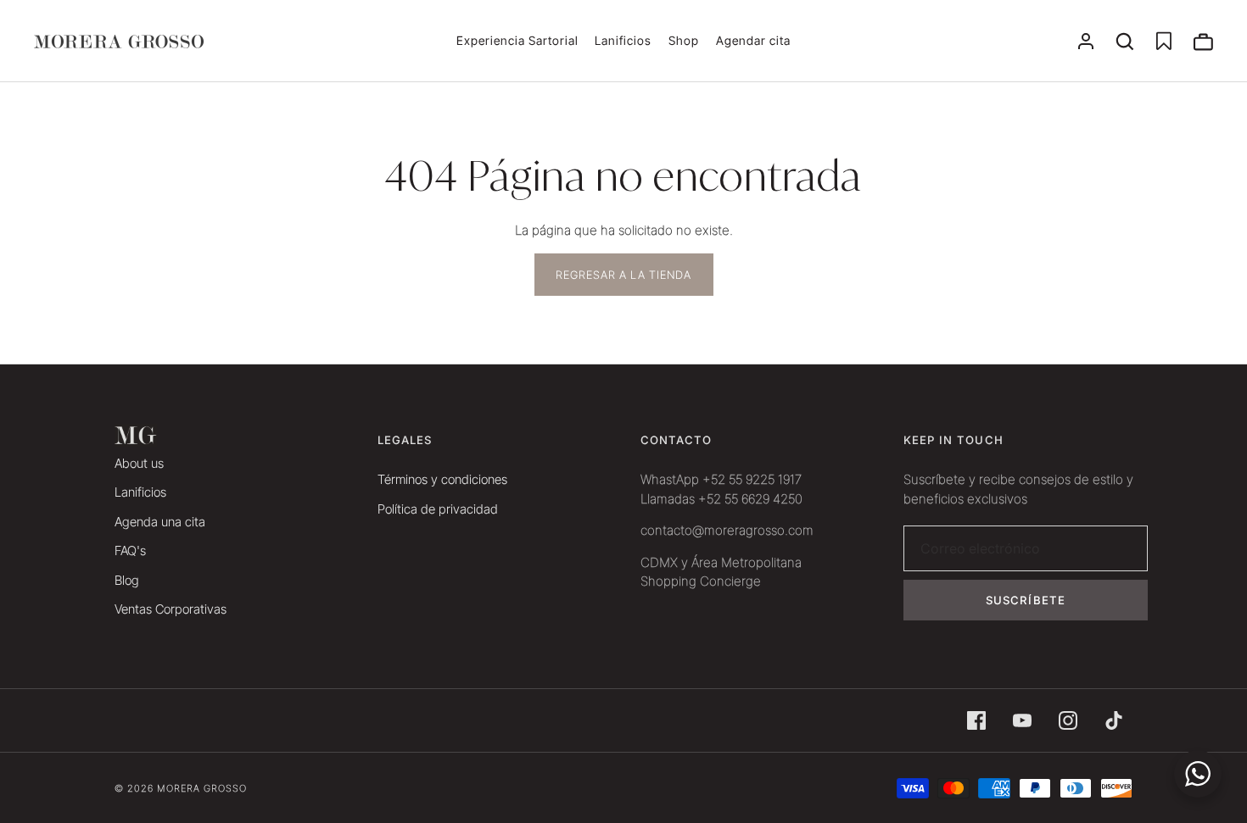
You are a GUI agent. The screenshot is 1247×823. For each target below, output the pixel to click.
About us (139, 463)
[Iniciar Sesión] (1085, 41)
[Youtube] (1022, 720)
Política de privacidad (437, 509)
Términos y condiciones (442, 479)
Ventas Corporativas (170, 609)
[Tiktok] (1113, 720)
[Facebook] (976, 720)
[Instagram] (1068, 720)
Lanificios (623, 40)
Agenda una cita (160, 522)
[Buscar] (1125, 41)
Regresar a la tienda (624, 274)
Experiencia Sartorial (517, 40)
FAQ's (130, 550)
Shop (683, 40)
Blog (127, 580)
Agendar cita (753, 40)
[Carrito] (1203, 41)
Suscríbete (1025, 600)
